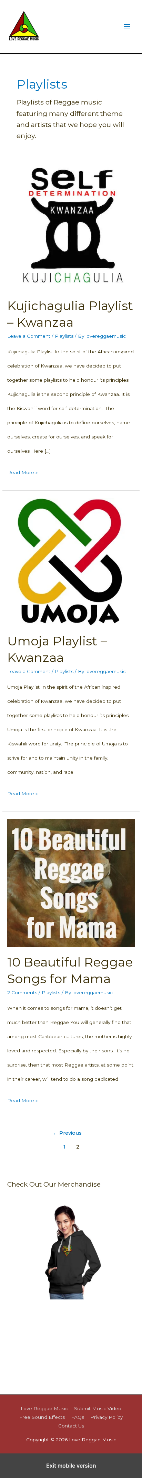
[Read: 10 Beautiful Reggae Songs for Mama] (71, 882)
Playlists (64, 336)
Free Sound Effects (42, 1417)
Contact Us (71, 1426)
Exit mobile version (71, 1465)
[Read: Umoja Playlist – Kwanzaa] (71, 561)
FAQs (77, 1417)
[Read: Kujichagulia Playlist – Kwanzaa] (71, 226)
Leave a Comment (28, 336)
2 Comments (22, 992)
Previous (67, 1133)
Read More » (22, 474)
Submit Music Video (97, 1408)
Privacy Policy (106, 1417)
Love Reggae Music (44, 1408)
